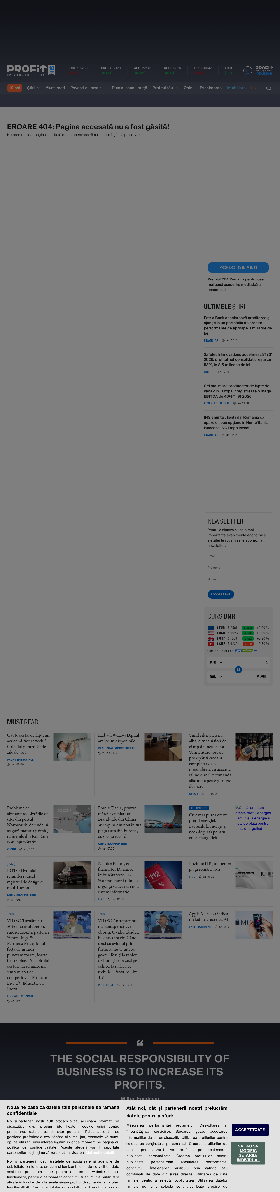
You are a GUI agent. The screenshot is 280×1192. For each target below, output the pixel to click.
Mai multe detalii (100, 1153)
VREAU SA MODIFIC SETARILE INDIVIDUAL (248, 1153)
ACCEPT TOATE (250, 1130)
